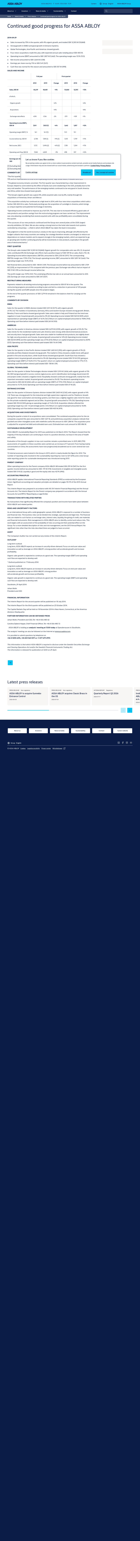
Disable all (87, 172)
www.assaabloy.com (62, 631)
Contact (74, 11)
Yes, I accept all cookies (105, 172)
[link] (93, 4)
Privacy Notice (105, 166)
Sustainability (58, 11)
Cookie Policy (95, 166)
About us (10, 11)
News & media (41, 11)
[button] (16, 11)
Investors (25, 11)
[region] (71, 166)
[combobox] (118, 11)
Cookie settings (32, 172)
